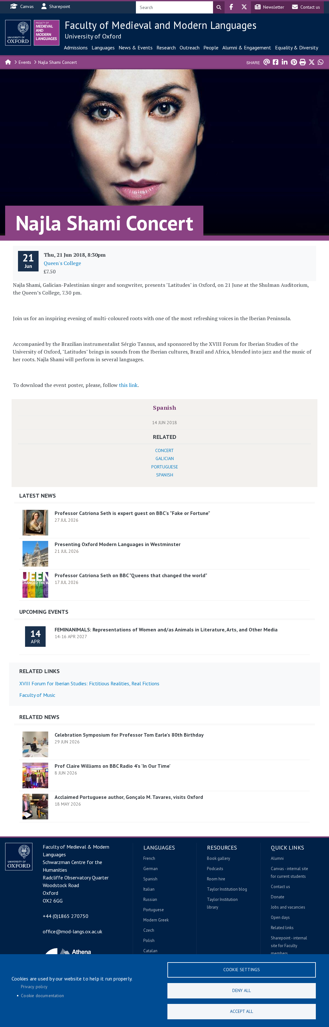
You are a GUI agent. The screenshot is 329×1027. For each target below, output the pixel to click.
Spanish (164, 407)
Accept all (241, 1011)
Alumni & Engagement (246, 47)
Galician (165, 458)
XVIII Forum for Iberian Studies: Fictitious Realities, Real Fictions (89, 683)
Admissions (76, 47)
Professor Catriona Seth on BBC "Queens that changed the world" (131, 575)
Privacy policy (34, 986)
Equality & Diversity (296, 47)
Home (8, 61)
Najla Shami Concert (57, 62)
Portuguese (164, 467)
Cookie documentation (42, 995)
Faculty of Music (37, 695)
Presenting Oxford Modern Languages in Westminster (118, 544)
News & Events (136, 47)
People (210, 47)
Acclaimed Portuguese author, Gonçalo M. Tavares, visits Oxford (129, 797)
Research (166, 47)
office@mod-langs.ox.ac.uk (72, 931)
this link (128, 385)
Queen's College (62, 263)
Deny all (241, 990)
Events (25, 62)
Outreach (190, 47)
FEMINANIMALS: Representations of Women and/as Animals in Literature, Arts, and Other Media (166, 629)
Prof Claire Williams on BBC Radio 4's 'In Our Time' (113, 766)
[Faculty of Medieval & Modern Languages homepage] (46, 33)
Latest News (37, 495)
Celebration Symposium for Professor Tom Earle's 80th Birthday (129, 735)
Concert (164, 450)
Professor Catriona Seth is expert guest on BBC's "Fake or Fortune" (132, 513)
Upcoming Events (43, 611)
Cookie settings (241, 969)
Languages (103, 47)
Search (219, 7)
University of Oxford (93, 36)
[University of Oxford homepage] (18, 33)
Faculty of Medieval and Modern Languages (160, 25)
